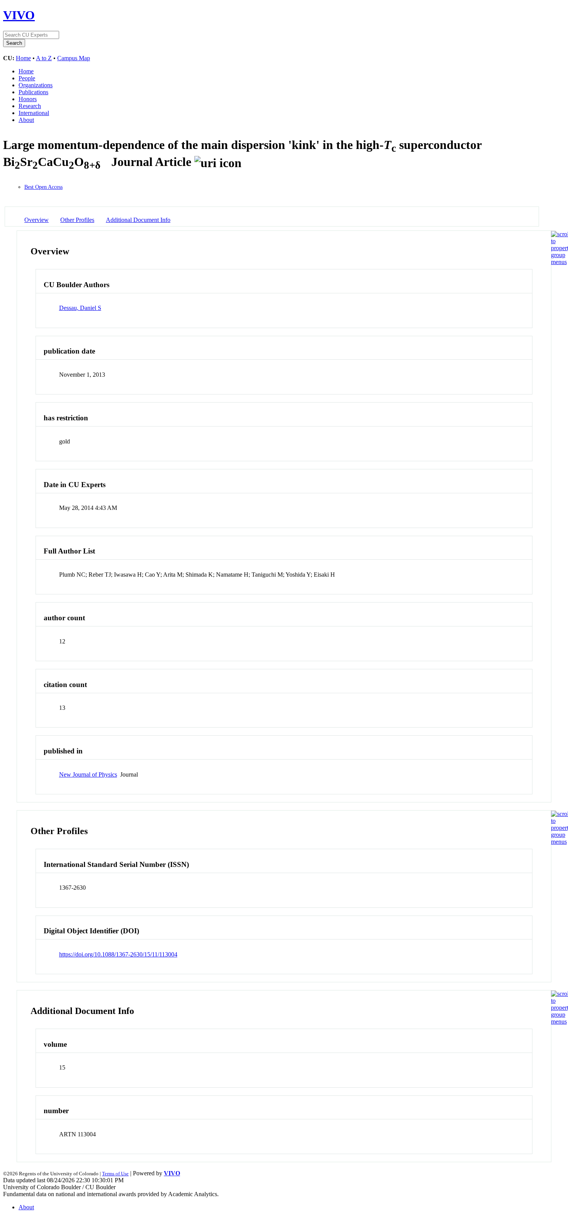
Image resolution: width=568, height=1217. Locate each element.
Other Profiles (77, 220)
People (27, 78)
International (34, 113)
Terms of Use (115, 1173)
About (26, 120)
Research (30, 106)
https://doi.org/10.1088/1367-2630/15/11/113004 (118, 954)
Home (23, 58)
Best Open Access (43, 187)
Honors (28, 99)
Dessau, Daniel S (80, 308)
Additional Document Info (138, 220)
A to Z (44, 58)
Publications (33, 92)
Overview (36, 220)
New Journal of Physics (88, 774)
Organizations (36, 85)
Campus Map (73, 58)
